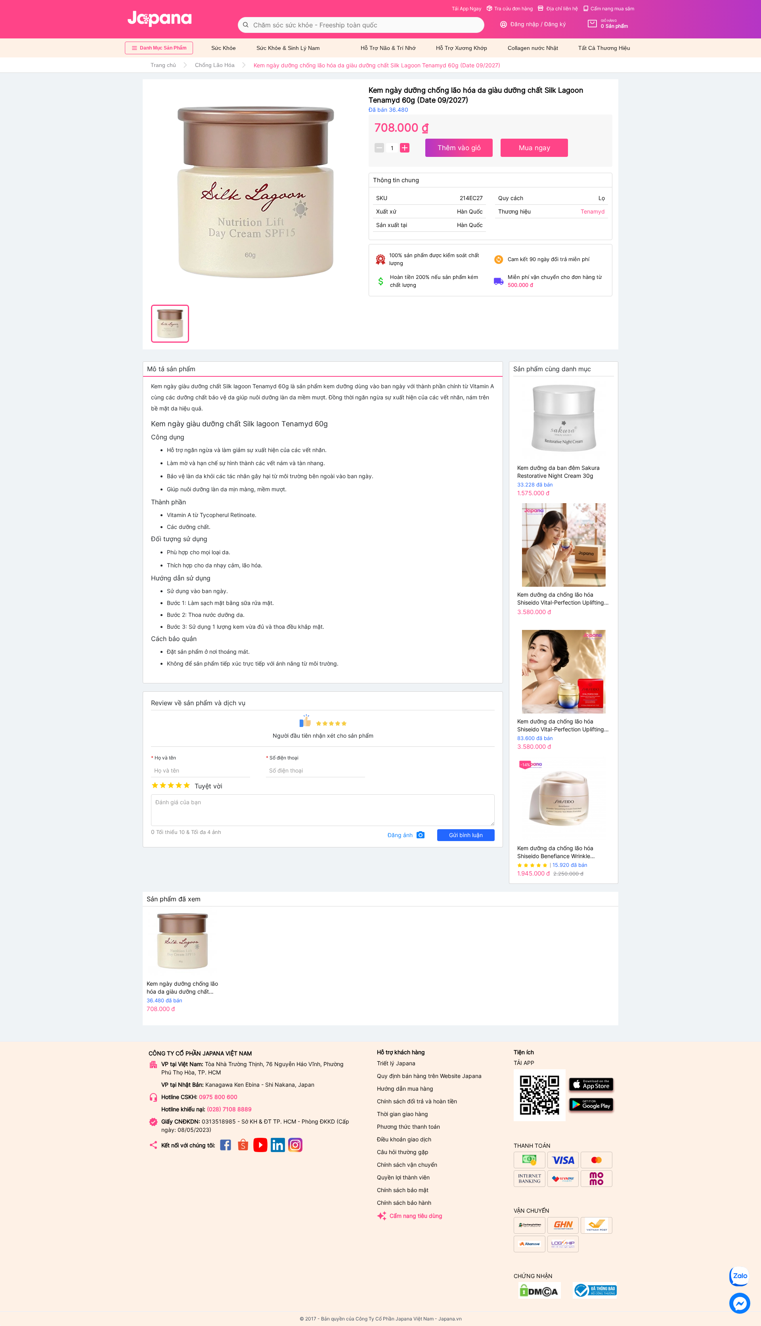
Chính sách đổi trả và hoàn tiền (417, 1101)
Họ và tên (165, 758)
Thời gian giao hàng (402, 1113)
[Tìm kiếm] (245, 25)
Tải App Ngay (467, 8)
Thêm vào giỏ (459, 148)
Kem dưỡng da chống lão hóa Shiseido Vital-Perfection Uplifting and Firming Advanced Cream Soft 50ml (562, 599)
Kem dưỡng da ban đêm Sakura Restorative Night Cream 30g (558, 471)
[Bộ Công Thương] (540, 1296)
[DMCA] (595, 1296)
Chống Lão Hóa (215, 65)
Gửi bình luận (466, 835)
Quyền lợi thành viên (403, 1177)
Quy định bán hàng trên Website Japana (429, 1075)
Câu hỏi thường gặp (402, 1152)
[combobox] (361, 25)
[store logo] (160, 19)
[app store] (592, 1092)
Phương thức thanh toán (408, 1126)
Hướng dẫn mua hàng (405, 1088)
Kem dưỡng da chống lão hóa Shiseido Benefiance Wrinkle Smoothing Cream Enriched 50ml (559, 852)
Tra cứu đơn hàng (513, 8)
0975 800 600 (218, 1096)
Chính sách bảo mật (402, 1190)
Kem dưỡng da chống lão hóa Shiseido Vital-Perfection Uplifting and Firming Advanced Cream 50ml (563, 725)
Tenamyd (593, 211)
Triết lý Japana (396, 1063)
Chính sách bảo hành (404, 1202)
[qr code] (540, 1095)
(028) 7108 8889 (229, 1109)
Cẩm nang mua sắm (612, 8)
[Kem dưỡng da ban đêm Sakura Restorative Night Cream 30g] (563, 418)
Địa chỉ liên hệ (561, 8)
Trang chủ (163, 65)
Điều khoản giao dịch (404, 1139)
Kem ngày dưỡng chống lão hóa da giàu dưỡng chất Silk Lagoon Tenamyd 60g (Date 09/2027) (182, 988)
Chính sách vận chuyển (407, 1164)
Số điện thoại (284, 758)
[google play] (592, 1112)
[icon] (225, 1150)
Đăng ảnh (406, 835)
